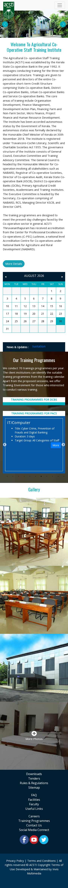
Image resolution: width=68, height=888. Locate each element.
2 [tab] (13, 476)
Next (63, 445)
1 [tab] (7, 476)
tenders (34, 778)
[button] (5, 24)
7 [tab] (41, 476)
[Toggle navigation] (59, 5)
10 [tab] (58, 476)
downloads (34, 774)
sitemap (34, 787)
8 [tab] (47, 476)
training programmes (34, 821)
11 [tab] (64, 476)
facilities (34, 800)
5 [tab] (30, 476)
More (56, 445)
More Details (13, 264)
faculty (34, 804)
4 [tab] (24, 476)
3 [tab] (18, 476)
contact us (34, 825)
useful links (34, 809)
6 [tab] (35, 476)
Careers (34, 816)
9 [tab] (52, 476)
